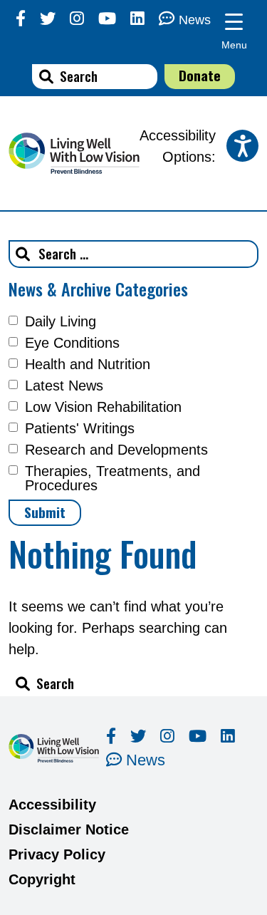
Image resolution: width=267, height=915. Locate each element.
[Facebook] (21, 19)
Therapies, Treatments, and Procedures (112, 478)
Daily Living (60, 321)
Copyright (42, 879)
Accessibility (52, 804)
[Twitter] (48, 19)
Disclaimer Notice (69, 829)
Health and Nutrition (87, 364)
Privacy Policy (57, 854)
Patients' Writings (80, 428)
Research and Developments (116, 450)
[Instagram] (77, 19)
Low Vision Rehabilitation (103, 407)
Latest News (64, 385)
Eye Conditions (72, 343)
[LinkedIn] (137, 19)
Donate (200, 75)
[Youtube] (107, 19)
